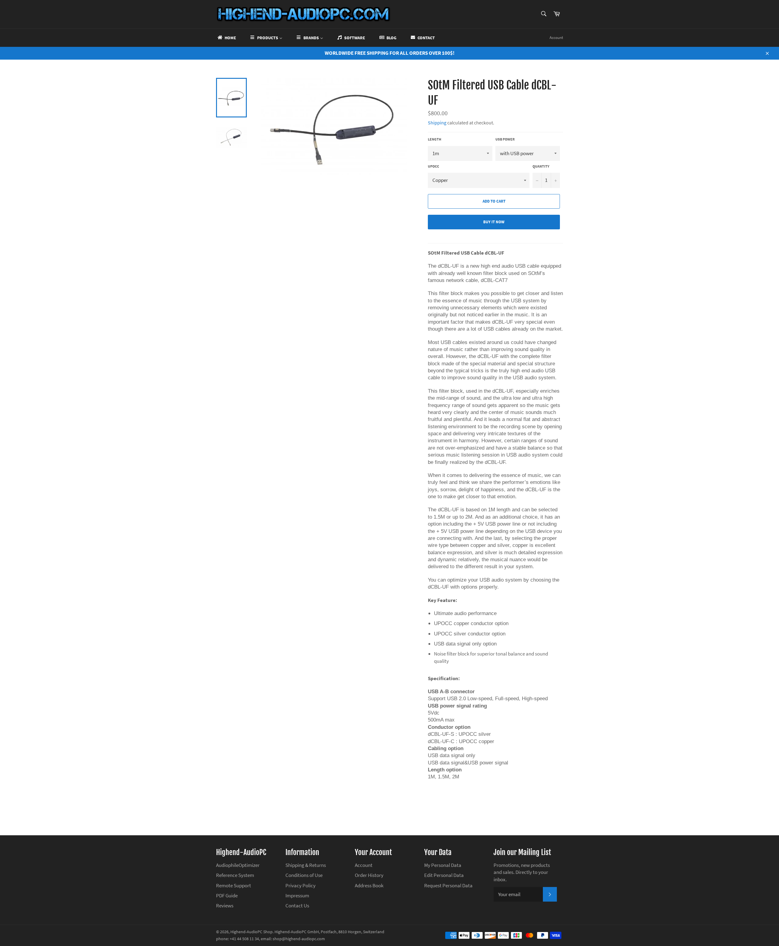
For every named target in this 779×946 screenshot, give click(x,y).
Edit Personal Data (444, 875)
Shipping (437, 123)
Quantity (541, 166)
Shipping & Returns (305, 865)
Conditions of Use (304, 875)
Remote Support (233, 885)
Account (556, 37)
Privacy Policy (300, 885)
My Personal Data (442, 865)
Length (434, 139)
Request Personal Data (448, 885)
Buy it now (494, 221)
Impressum (297, 895)
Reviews (224, 905)
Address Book (369, 885)
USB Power (505, 139)
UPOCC (433, 166)
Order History (369, 875)
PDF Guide (227, 895)
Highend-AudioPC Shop (251, 931)
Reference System (235, 875)
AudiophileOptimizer (238, 865)
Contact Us (297, 905)
